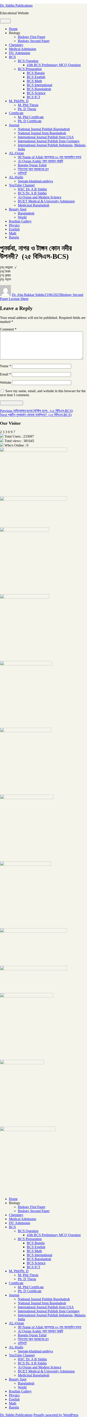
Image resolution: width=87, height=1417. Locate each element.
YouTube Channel (22, 185)
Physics (14, 225)
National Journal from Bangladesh (42, 133)
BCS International (39, 85)
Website (5, 382)
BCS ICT (33, 97)
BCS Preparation (30, 69)
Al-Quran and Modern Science (39, 197)
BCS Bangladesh (39, 89)
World (22, 217)
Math (12, 233)
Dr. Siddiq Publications (16, 5)
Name (5, 366)
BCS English (36, 77)
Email (5, 374)
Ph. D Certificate (29, 121)
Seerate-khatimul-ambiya (35, 181)
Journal (14, 125)
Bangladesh (26, 213)
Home (13, 29)
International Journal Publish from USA (46, 137)
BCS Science (36, 93)
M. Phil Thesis (28, 105)
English (14, 229)
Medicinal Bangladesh (33, 205)
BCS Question (28, 61)
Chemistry (16, 45)
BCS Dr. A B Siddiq (32, 193)
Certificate (16, 113)
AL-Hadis (16, 177)
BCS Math (34, 81)
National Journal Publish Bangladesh (44, 129)
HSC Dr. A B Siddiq (32, 189)
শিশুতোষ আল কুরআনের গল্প (33, 169)
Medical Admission (22, 49)
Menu (5, 21)
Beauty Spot (17, 209)
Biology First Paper (31, 37)
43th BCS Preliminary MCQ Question (54, 65)
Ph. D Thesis (27, 109)
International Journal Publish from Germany (49, 141)
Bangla (14, 237)
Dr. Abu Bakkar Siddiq (28, 295)
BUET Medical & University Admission (46, 201)
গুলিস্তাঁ (22, 173)
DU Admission (19, 53)
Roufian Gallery (20, 221)
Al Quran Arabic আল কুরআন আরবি (40, 161)
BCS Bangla (36, 73)
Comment (8, 329)
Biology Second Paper (34, 41)
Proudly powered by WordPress (55, 1415)
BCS (12, 57)
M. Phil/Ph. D (19, 101)
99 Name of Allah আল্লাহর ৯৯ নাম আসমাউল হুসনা (49, 157)
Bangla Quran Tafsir (32, 165)
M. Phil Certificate (31, 117)
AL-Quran (16, 153)
